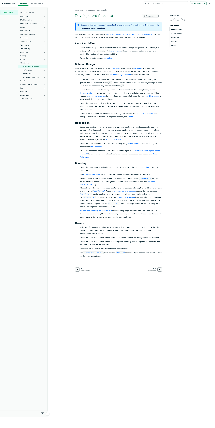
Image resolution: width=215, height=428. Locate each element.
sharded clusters (86, 93)
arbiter (157, 133)
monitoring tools (134, 143)
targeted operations (91, 174)
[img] (171, 19)
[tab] (23, 3)
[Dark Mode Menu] (209, 3)
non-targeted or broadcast (124, 191)
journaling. (107, 58)
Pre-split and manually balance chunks (96, 211)
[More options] (157, 15)
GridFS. (131, 117)
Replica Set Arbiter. (114, 139)
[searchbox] (165, 3)
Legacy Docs (90, 10)
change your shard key (96, 96)
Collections (115, 68)
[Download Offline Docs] (42, 413)
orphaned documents (126, 197)
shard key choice (152, 96)
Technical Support (26, 99)
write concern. (96, 147)
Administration (102, 10)
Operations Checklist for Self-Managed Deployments (129, 34)
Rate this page (175, 15)
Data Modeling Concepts (120, 74)
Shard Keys (146, 167)
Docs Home (79, 10)
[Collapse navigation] (47, 414)
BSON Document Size (146, 113)
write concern (115, 51)
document (137, 68)
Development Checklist (31, 66)
